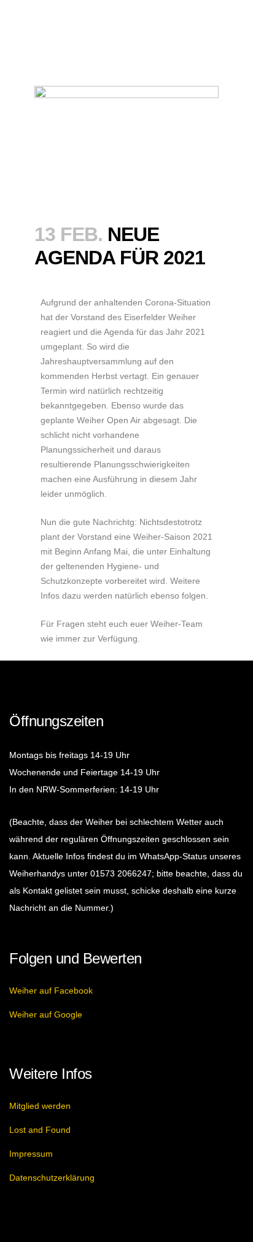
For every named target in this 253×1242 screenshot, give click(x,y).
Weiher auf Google (45, 1014)
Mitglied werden (40, 1106)
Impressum (31, 1154)
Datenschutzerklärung (52, 1178)
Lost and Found (40, 1130)
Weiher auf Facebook (51, 990)
